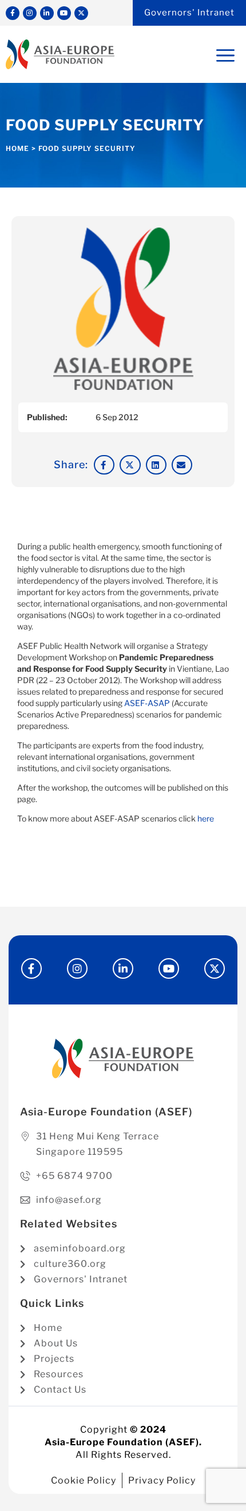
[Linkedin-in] (47, 13)
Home (17, 148)
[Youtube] (64, 13)
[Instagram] (30, 13)
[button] (104, 465)
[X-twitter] (81, 13)
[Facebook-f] (12, 13)
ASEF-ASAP (147, 703)
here (205, 818)
